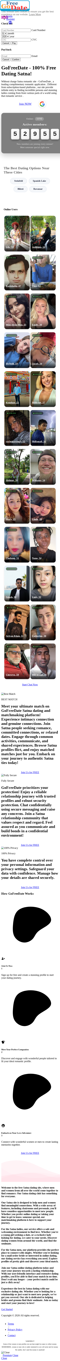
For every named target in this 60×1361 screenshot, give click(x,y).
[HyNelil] (17, 350)
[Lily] (17, 233)
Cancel (6, 43)
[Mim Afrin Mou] (17, 311)
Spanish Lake (39, 181)
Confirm (15, 59)
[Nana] (43, 545)
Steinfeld (18, 181)
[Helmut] (17, 467)
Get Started (7, 1309)
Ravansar (38, 189)
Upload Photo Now (32, 704)
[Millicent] (43, 389)
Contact (12, 1335)
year (12, 36)
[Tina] (43, 272)
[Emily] (43, 311)
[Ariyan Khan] (17, 622)
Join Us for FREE (30, 772)
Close (15, 1355)
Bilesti (21, 189)
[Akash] (17, 583)
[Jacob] (43, 350)
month (11, 33)
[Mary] (17, 506)
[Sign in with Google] (42, 104)
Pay (14, 43)
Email (34, 56)
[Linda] (43, 506)
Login (9, 16)
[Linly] (43, 583)
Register (10, 19)
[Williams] (43, 467)
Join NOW (25, 103)
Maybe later (30, 711)
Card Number (38, 30)
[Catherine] (43, 622)
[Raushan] (17, 389)
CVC (34, 39)
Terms (11, 1323)
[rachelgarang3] (17, 428)
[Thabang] (17, 545)
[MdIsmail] (43, 428)
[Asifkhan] (43, 233)
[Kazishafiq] (17, 272)
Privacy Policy (15, 1329)
